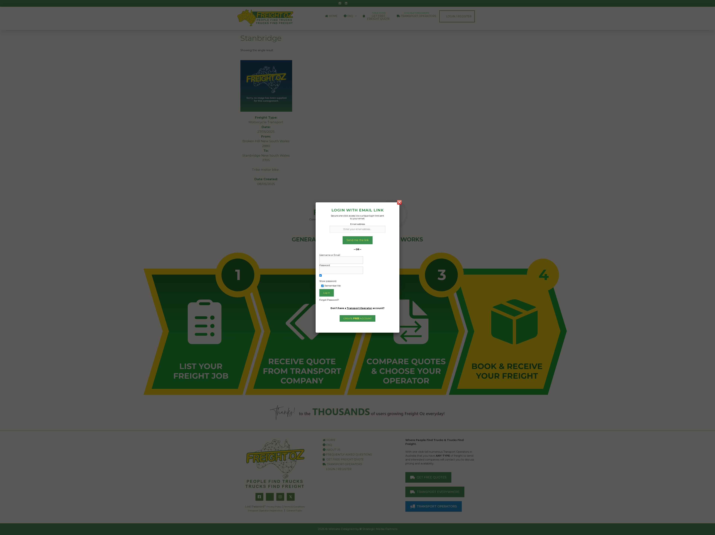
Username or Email (329, 255)
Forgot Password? (329, 299)
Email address (357, 224)
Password (324, 265)
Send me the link (358, 240)
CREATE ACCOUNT (357, 318)
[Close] (399, 202)
